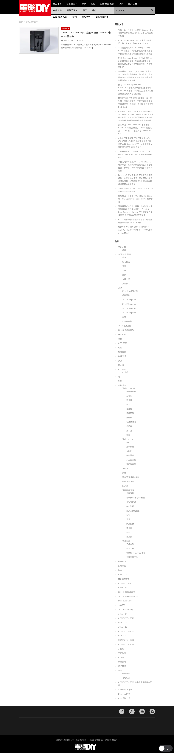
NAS (128, 442)
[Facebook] (121, 711)
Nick (81, 41)
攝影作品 (126, 284)
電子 (120, 377)
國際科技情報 (102, 17)
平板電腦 (130, 455)
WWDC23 (122, 623)
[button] (166, 748)
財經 (120, 381)
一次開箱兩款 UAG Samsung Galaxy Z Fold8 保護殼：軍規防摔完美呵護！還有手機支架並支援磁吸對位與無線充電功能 (135, 51)
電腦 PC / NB (128, 439)
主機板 (129, 396)
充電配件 (122, 605)
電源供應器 (131, 422)
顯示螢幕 (130, 447)
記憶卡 (129, 532)
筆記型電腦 (131, 464)
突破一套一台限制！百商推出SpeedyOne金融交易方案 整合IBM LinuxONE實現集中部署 (135, 33)
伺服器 (129, 451)
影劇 (124, 275)
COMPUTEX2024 (126, 631)
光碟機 (129, 418)
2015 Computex (129, 300)
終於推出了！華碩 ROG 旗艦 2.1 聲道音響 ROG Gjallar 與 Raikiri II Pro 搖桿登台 (135, 199)
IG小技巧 (126, 372)
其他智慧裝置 (124, 579)
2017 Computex (129, 308)
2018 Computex (129, 313)
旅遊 (124, 270)
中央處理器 (131, 391)
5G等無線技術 (128, 482)
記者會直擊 (127, 321)
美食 (124, 257)
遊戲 (93, 3)
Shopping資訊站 (125, 690)
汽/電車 (125, 468)
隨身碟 (129, 537)
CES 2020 (122, 343)
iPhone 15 (122, 627)
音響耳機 (130, 493)
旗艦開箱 (122, 566)
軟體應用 (122, 662)
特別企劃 (122, 247)
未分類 (121, 649)
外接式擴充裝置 (133, 511)
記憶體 (129, 400)
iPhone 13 (122, 588)
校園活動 (126, 295)
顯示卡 (129, 404)
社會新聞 (126, 678)
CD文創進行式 (124, 698)
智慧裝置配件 (132, 557)
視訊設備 (130, 506)
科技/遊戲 (122, 385)
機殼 (128, 435)
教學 (124, 250)
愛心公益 (126, 262)
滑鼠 (128, 519)
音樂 (124, 266)
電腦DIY (35, 8)
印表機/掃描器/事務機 (135, 498)
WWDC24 (122, 636)
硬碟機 (129, 409)
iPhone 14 (122, 614)
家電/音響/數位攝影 (130, 477)
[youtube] (142, 711)
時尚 (120, 348)
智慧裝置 (70, 3)
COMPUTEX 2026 (126, 644)
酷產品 (125, 486)
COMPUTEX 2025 (126, 640)
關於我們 (132, 3)
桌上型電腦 (131, 460)
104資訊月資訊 (124, 326)
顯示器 (121, 365)
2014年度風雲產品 (130, 291)
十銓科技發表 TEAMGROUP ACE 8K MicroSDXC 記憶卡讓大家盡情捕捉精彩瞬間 (135, 154)
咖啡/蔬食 (122, 356)
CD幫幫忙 (122, 657)
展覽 (124, 317)
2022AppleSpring (125, 610)
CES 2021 (122, 575)
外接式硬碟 (131, 502)
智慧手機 (130, 549)
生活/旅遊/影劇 (107, 3)
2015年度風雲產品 (126, 330)
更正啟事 (122, 653)
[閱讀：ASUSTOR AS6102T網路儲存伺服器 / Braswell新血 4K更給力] (39, 40)
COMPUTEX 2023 (126, 618)
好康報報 (122, 352)
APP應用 (122, 369)
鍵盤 (128, 515)
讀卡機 (129, 528)
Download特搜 (124, 694)
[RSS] (152, 711)
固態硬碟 (130, 413)
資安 (120, 361)
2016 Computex (129, 304)
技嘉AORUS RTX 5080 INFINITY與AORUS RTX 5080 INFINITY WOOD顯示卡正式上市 (135, 230)
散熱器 (129, 426)
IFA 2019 (122, 334)
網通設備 (66, 29)
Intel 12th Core (125, 601)
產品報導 (57, 3)
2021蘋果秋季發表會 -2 (128, 596)
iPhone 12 (122, 562)
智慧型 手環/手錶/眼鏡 (135, 553)
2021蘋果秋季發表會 (127, 592)
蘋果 (84, 3)
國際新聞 (126, 674)
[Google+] (132, 711)
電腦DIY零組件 (128, 388)
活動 (120, 288)
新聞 (121, 3)
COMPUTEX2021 (126, 583)
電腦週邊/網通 (128, 490)
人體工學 (126, 279)
